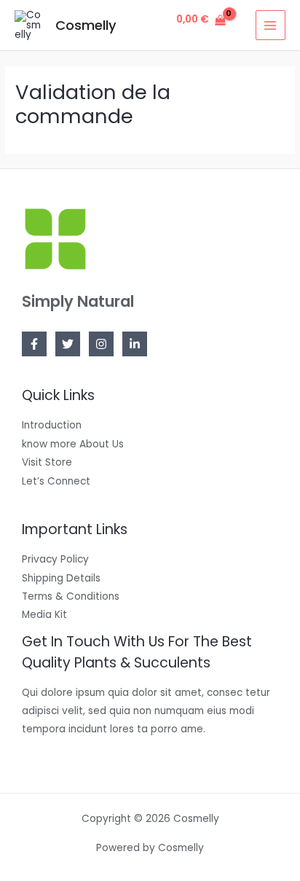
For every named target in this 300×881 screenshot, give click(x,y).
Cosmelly (86, 25)
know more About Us (73, 444)
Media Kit (44, 615)
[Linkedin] (134, 344)
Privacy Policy (55, 559)
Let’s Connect (56, 481)
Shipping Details (61, 578)
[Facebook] (34, 344)
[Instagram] (101, 344)
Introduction (52, 425)
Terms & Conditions (70, 596)
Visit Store (47, 462)
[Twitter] (67, 344)
